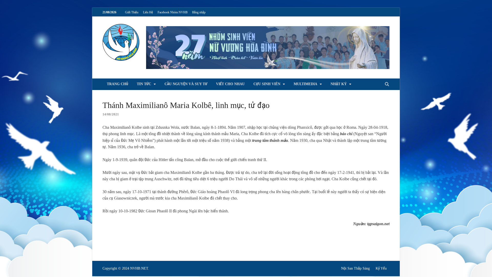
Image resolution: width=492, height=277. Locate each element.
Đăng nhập (199, 12)
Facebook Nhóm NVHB (173, 12)
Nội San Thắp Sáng (355, 268)
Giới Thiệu (131, 12)
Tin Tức (144, 84)
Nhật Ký (339, 84)
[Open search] (387, 84)
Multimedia (305, 84)
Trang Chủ (117, 84)
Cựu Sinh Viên (266, 84)
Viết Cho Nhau (230, 84)
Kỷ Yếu (381, 268)
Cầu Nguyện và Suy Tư (186, 84)
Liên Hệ (148, 12)
